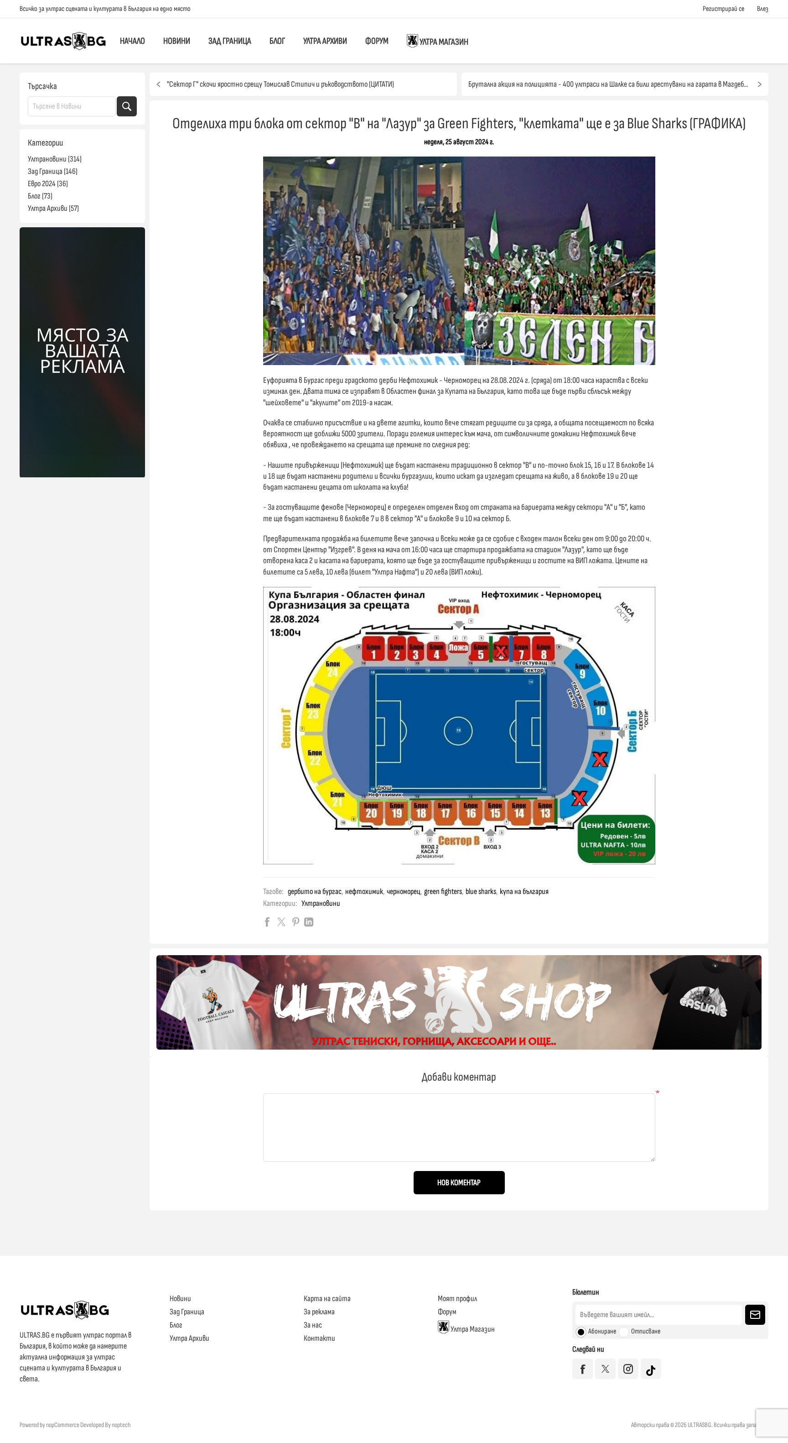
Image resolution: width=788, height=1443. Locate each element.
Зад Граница (229, 41)
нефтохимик (364, 891)
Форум (377, 41)
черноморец (403, 891)
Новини (176, 41)
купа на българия (524, 891)
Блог (277, 41)
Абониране (602, 1331)
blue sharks (481, 891)
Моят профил (457, 1298)
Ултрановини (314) (55, 159)
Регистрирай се (723, 9)
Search (127, 106)
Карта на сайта (327, 1298)
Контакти (319, 1338)
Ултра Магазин (443, 42)
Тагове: (273, 891)
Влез (762, 9)
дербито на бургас (315, 891)
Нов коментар (459, 1182)
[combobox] (72, 106)
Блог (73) (40, 196)
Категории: (280, 903)
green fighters (443, 891)
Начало (132, 41)
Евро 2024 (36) (48, 183)
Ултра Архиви (325, 41)
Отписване (645, 1331)
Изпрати (755, 1315)
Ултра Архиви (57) (53, 208)
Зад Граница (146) (53, 171)
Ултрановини (320, 903)
